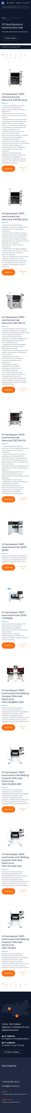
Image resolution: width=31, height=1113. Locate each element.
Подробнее (8, 168)
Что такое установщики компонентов (15, 31)
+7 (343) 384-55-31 (10, 1082)
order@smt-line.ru (10, 1086)
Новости (19, 3)
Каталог (4, 18)
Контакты (26, 3)
